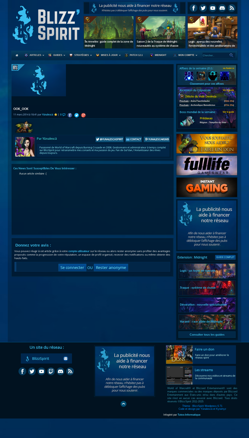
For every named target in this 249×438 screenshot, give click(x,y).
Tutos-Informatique (189, 414)
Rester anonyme (111, 267)
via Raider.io (228, 68)
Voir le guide (228, 90)
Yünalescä (47, 114)
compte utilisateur (78, 251)
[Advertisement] (134, 8)
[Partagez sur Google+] (83, 115)
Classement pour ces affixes (207, 83)
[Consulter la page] (20, 67)
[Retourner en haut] (123, 404)
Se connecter (72, 267)
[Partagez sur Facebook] (69, 115)
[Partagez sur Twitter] (76, 115)
